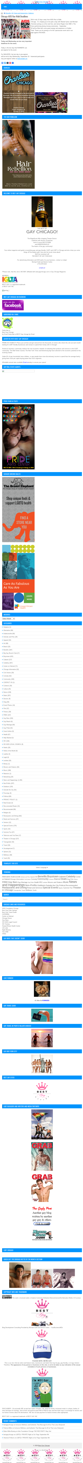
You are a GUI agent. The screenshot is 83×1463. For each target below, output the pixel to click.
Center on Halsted (9, 666)
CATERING (5, 914)
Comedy (6, 676)
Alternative (6, 630)
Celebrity (6, 663)
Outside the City (8, 790)
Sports (5, 829)
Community (7, 679)
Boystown (6, 656)
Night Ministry (6, 930)
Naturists (6, 773)
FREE (5, 715)
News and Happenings (21, 13)
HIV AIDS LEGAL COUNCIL (12, 744)
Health (5, 734)
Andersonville (7, 633)
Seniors (5, 822)
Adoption (6, 627)
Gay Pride (6, 728)
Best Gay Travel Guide (9, 912)
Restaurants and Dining (10, 816)
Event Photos (7, 705)
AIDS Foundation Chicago (10, 908)
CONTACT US (7, 682)
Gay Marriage (7, 725)
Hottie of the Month (9, 751)
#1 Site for (42, 1000)
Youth (5, 858)
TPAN (4, 934)
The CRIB (5, 932)
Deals (5, 695)
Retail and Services (9, 819)
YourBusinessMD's (57, 1327)
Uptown (5, 851)
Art (4, 643)
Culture (5, 689)
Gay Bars (6, 718)
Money (5, 764)
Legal (5, 757)
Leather (5, 754)
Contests (6, 685)
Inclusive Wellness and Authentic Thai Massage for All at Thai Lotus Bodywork (40, 1425)
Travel (5, 845)
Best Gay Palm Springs (9, 910)
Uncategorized (7, 848)
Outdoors (31, 13)
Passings (6, 793)
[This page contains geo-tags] (5, 290)
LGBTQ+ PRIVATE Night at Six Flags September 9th (32, 1434)
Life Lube (5, 928)
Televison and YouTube (10, 835)
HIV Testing (6, 924)
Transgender (7, 842)
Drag (4, 702)
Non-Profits (6, 783)
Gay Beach (6, 721)
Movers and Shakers (9, 767)
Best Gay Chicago (44, 1445)
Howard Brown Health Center (11, 926)
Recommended (8, 809)
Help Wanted (7, 738)
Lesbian (5, 760)
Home (5, 7)
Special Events (8, 825)
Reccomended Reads (10, 806)
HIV (12, 13)
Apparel (5, 640)
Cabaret (5, 659)
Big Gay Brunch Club (10, 653)
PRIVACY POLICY (9, 799)
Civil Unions (7, 672)
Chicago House (7, 918)
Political (5, 796)
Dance (5, 692)
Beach (5, 646)
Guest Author (7, 731)
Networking (6, 777)
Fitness (5, 712)
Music (5, 770)
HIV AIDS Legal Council (9, 922)
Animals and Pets (9, 637)
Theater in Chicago (9, 838)
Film (4, 708)
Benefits (8, 13)
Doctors (5, 698)
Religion (5, 812)
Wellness (6, 855)
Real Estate (7, 803)
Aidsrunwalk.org (22, 58)
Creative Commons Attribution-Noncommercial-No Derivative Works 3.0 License (56, 1298)
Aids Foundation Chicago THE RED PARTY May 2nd (34, 1431)
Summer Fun (7, 832)
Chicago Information (9, 669)
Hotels (5, 747)
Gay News (5, 920)
